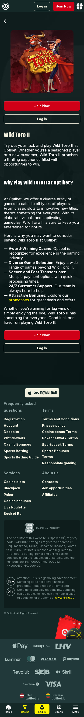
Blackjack (12, 488)
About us (50, 473)
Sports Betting (16, 451)
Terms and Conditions (60, 419)
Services (12, 473)
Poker (9, 495)
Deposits (11, 432)
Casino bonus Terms (59, 432)
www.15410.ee (64, 597)
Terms (48, 410)
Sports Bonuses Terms (55, 454)
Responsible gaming (59, 463)
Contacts (50, 482)
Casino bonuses (17, 501)
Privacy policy (53, 425)
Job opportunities (57, 488)
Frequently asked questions (20, 407)
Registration (14, 419)
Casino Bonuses (17, 444)
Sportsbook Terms (57, 445)
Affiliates (50, 495)
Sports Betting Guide (21, 457)
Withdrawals (14, 438)
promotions (19, 300)
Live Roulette (15, 507)
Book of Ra (12, 513)
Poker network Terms (60, 438)
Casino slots (14, 482)
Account (11, 425)
